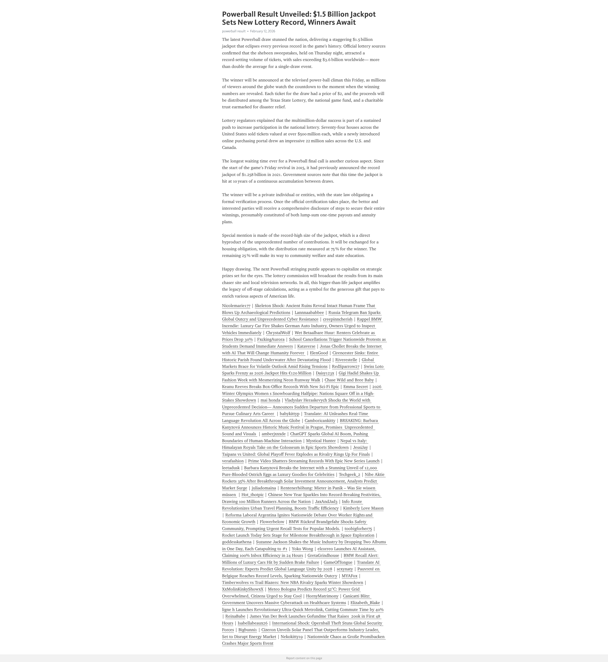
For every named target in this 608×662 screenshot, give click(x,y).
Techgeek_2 (349, 474)
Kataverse (306, 346)
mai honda (270, 400)
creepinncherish (337, 319)
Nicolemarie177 (236, 305)
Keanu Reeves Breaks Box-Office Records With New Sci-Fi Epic (280, 386)
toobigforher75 (358, 528)
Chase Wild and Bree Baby (349, 380)
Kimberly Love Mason (363, 508)
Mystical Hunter (321, 440)
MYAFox (349, 575)
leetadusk (231, 467)
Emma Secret (355, 386)
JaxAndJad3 (326, 501)
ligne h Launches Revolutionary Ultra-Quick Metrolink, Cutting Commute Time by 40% (303, 609)
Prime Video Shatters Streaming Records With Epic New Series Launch (314, 460)
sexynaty (345, 569)
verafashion (233, 460)
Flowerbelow (272, 521)
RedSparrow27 (345, 366)
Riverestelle (346, 359)
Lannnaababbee (309, 312)
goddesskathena (237, 541)
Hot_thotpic (253, 494)
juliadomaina (264, 488)
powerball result (234, 31)
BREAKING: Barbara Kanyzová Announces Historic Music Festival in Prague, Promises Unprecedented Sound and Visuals (300, 427)
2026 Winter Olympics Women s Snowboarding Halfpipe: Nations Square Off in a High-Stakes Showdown (302, 393)
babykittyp (289, 413)
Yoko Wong (302, 548)
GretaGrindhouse (323, 555)
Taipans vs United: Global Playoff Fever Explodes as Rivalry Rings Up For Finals (296, 454)
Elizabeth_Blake (365, 602)
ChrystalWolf (278, 332)
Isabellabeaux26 (253, 623)
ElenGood (319, 352)
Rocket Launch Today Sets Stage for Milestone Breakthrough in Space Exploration (298, 535)
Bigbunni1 (247, 629)
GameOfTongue (338, 562)
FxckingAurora (271, 339)
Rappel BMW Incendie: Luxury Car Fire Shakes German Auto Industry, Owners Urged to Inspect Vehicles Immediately (302, 326)
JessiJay (360, 447)
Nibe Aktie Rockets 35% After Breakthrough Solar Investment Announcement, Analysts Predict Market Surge (304, 481)
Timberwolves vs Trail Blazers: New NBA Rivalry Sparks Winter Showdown (292, 582)
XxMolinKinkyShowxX (242, 589)
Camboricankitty (320, 420)
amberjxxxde (274, 433)
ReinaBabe (235, 616)
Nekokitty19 (292, 636)
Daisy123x (325, 373)
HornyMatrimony (322, 596)
